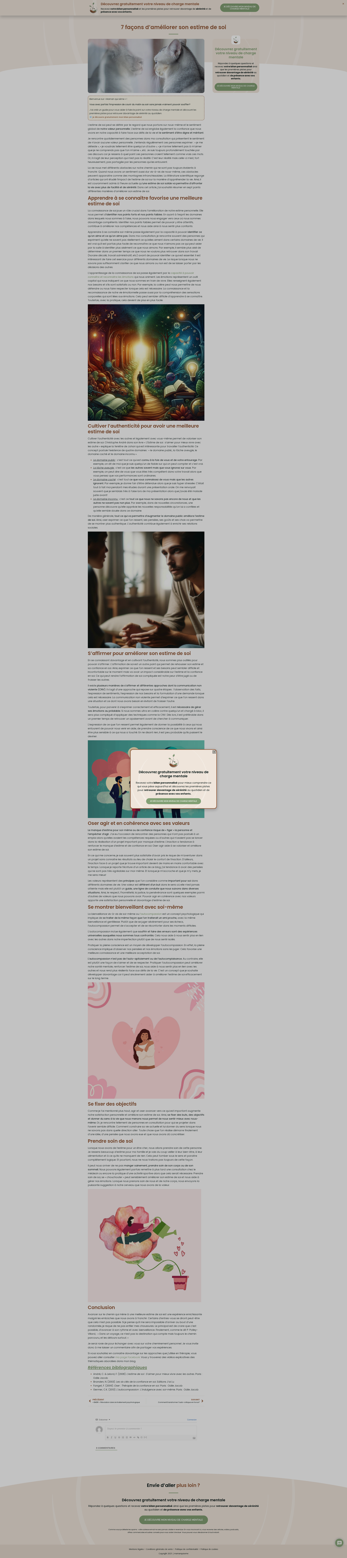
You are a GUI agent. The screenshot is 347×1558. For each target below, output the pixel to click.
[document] (173, 779)
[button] (214, 752)
